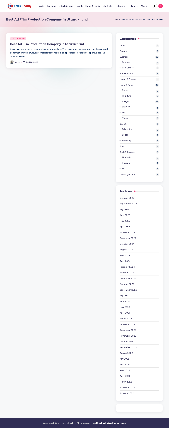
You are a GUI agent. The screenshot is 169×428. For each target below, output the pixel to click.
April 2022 (125, 376)
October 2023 (127, 284)
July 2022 (125, 358)
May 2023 (125, 307)
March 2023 (126, 318)
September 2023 (128, 290)
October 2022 (127, 341)
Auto (122, 45)
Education (127, 129)
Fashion (126, 106)
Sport (122, 146)
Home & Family (127, 85)
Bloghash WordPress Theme (111, 423)
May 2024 (125, 255)
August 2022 (126, 353)
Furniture (126, 96)
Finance (126, 62)
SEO (124, 168)
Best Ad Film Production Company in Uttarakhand (47, 44)
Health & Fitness (128, 79)
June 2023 (125, 301)
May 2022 (125, 370)
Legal (125, 134)
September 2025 (128, 203)
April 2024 (125, 261)
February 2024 (127, 267)
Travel (125, 118)
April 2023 (125, 312)
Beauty (123, 51)
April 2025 (125, 226)
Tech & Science (127, 152)
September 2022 (128, 347)
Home (117, 19)
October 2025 (127, 198)
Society (123, 124)
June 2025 (125, 215)
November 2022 (128, 335)
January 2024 (127, 272)
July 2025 (125, 209)
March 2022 (126, 381)
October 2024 (127, 244)
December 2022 (128, 330)
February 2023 (127, 324)
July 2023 (125, 295)
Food (124, 112)
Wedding (126, 140)
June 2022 (125, 364)
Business (124, 56)
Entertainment (18, 39)
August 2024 (126, 249)
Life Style (124, 101)
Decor (125, 90)
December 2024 (128, 238)
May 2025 (125, 221)
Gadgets (126, 157)
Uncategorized (127, 174)
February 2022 (127, 387)
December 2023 (128, 278)
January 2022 (127, 393)
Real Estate (128, 67)
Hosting (126, 163)
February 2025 (127, 232)
